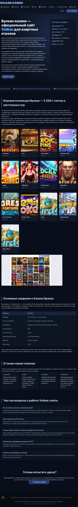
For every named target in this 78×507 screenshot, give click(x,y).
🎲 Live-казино (25, 7)
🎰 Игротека (15, 7)
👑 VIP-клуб (73, 7)
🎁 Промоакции (5, 7)
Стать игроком (72, 11)
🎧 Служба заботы (62, 7)
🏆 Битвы (34, 7)
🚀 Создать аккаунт (39, 482)
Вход (62, 11)
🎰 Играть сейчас (8, 76)
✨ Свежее (51, 7)
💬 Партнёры (42, 7)
